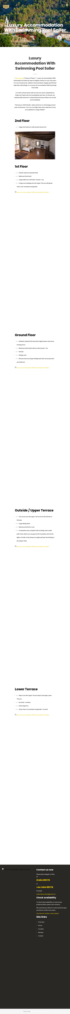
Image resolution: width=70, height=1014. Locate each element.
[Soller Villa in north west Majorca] (6, 5)
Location (41, 929)
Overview (41, 922)
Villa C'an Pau (19, 78)
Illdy (29, 1011)
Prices (40, 925)
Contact (40, 936)
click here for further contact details (47, 913)
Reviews (40, 932)
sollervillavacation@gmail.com (46, 894)
